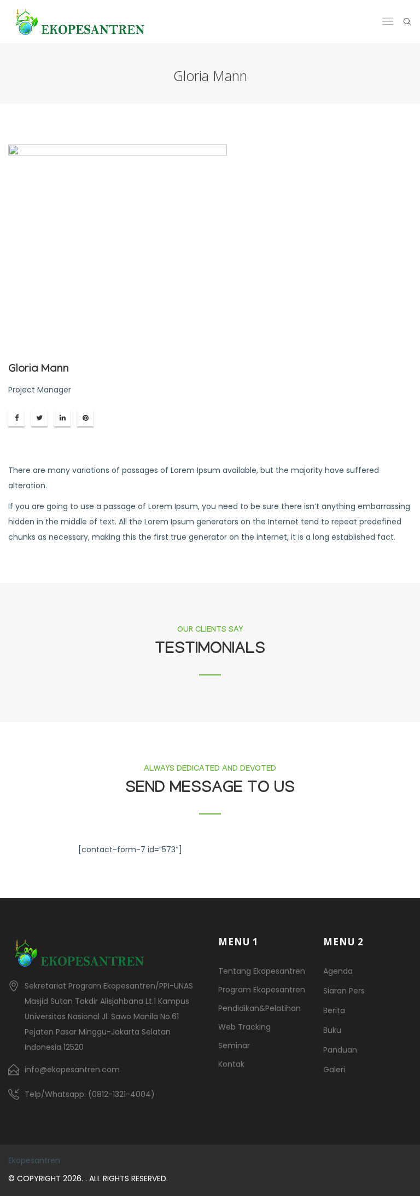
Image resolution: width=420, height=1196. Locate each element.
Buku (332, 1030)
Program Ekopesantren (261, 989)
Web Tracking (244, 1026)
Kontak (231, 1064)
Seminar (234, 1045)
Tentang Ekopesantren (261, 971)
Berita (334, 1010)
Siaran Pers (344, 990)
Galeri (334, 1069)
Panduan (340, 1049)
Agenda (338, 971)
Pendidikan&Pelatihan (259, 1008)
